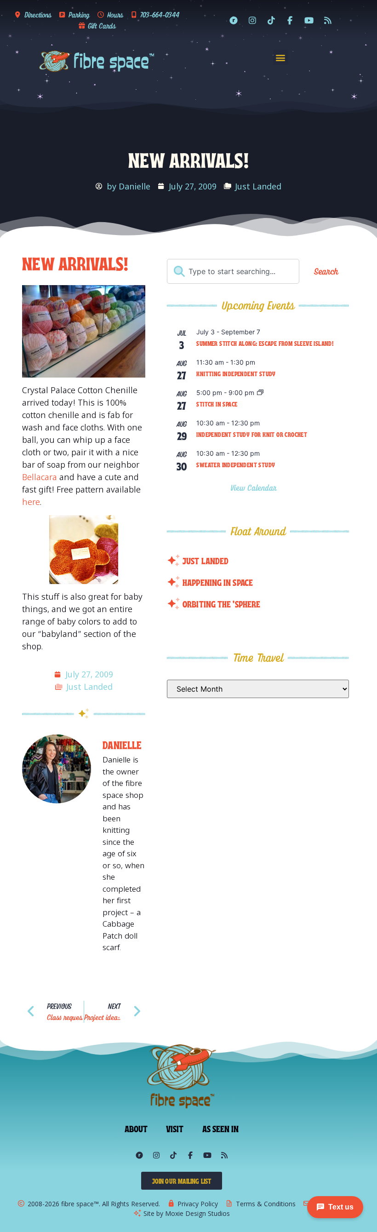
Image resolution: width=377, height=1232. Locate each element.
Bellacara (39, 476)
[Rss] (328, 20)
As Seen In (220, 1128)
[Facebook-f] (290, 20)
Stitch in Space (216, 403)
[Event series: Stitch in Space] (260, 393)
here (31, 501)
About (136, 1128)
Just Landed (258, 186)
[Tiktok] (271, 20)
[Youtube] (309, 20)
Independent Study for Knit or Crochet (251, 434)
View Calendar (255, 487)
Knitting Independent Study (235, 373)
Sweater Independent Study (235, 464)
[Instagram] (252, 20)
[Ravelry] (233, 20)
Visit (175, 1128)
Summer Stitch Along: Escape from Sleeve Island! (264, 343)
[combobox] (233, 271)
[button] (280, 57)
